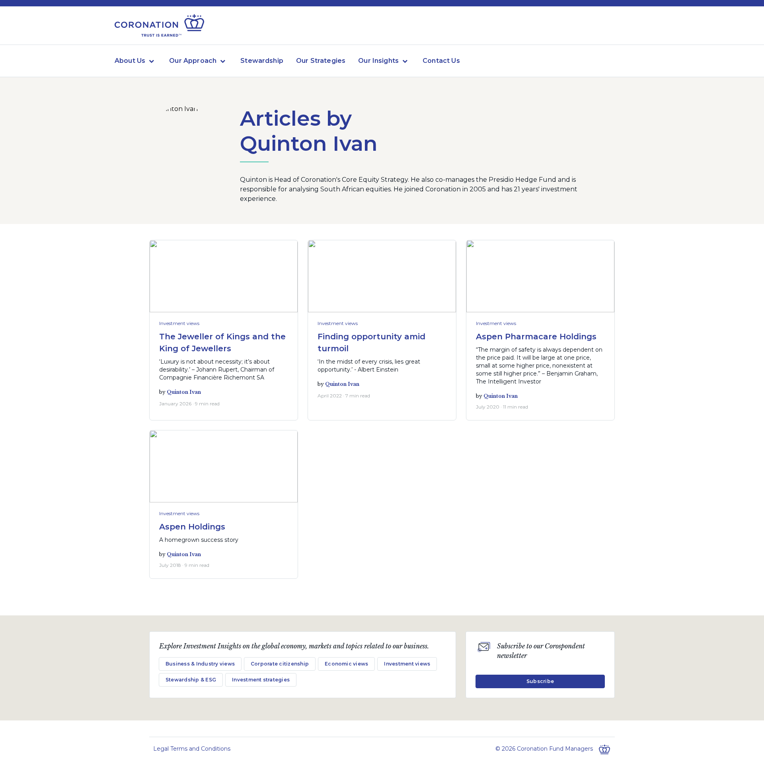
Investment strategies (261, 680)
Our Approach (192, 60)
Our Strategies (320, 60)
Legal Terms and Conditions (191, 748)
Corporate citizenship (280, 664)
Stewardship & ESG (191, 680)
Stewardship (261, 60)
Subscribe (540, 681)
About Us (130, 60)
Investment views (179, 323)
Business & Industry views (200, 664)
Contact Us (441, 60)
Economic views (346, 664)
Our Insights (378, 60)
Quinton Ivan (184, 392)
